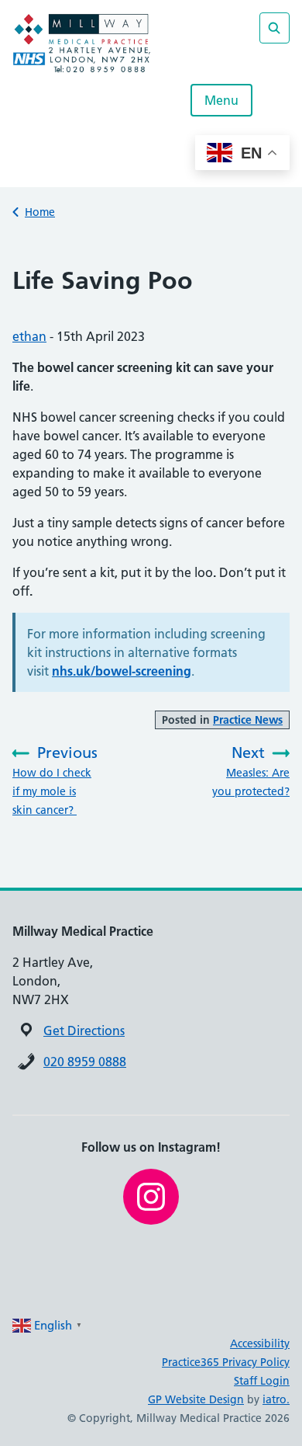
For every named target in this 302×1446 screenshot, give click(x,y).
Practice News (248, 720)
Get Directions (84, 1030)
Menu (221, 100)
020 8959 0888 (84, 1061)
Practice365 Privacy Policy (226, 1362)
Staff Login (262, 1381)
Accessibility (260, 1343)
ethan (29, 336)
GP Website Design (196, 1399)
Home (40, 212)
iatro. (276, 1399)
